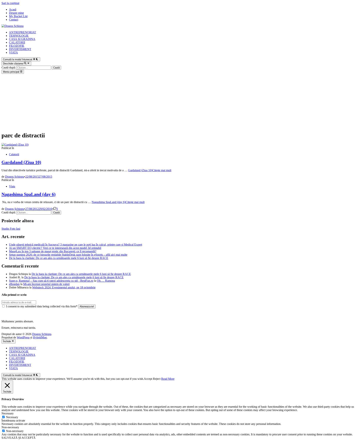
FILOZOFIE (16, 45)
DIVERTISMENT (20, 49)
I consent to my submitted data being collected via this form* (41, 306)
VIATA (13, 52)
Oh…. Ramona (106, 280)
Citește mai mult (149, 170)
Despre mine (16, 12)
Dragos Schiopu (14, 176)
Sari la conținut (10, 3)
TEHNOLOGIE (19, 35)
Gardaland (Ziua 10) (21, 162)
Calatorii (14, 154)
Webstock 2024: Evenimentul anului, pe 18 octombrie (64, 287)
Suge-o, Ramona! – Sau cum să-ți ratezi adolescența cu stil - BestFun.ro (51, 280)
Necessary (12, 417)
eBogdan (14, 284)
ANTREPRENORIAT (22, 32)
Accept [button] (148, 378)
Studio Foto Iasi (10, 228)
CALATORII (17, 42)
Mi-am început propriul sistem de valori (46, 284)
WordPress (23, 337)
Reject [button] (156, 378)
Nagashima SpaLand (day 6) (28, 194)
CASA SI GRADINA (22, 39)
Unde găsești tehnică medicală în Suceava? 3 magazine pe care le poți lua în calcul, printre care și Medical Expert (75, 244)
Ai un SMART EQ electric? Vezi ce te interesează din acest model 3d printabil (55, 248)
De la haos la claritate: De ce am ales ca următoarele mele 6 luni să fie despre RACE (58, 258)
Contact (13, 19)
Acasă (12, 9)
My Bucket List (18, 16)
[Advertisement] (179, 102)
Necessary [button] (7, 413)
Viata (12, 186)
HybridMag (40, 337)
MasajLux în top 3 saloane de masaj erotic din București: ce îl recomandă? (52, 251)
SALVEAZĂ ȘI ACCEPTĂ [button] (18, 437)
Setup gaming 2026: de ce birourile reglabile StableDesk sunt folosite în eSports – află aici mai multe (68, 254)
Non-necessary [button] (10, 427)
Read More (167, 378)
